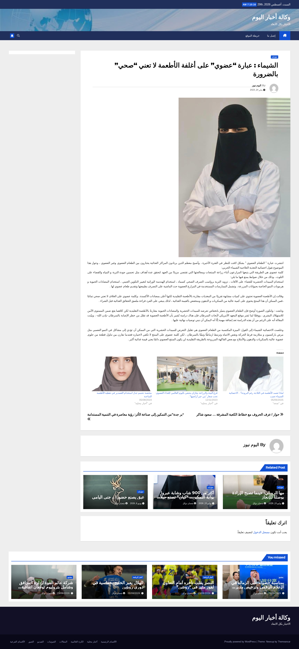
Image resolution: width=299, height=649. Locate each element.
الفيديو (40, 641)
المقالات (63, 641)
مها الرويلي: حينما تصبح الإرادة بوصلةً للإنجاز (258, 495)
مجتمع (281, 577)
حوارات (274, 57)
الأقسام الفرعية (17, 641)
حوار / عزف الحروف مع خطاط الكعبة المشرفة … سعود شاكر (238, 414)
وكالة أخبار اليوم (271, 17)
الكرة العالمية (77, 641)
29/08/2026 (275, 593)
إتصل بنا (271, 35)
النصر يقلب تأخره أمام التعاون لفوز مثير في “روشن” (188, 584)
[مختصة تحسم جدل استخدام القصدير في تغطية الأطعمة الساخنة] (120, 374)
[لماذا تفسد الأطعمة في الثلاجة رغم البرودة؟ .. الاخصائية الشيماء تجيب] (252, 374)
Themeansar (284, 641)
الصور (31, 641)
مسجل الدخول (261, 532)
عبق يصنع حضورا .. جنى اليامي (118, 497)
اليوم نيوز (256, 85)
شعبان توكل (258, 503)
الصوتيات (51, 641)
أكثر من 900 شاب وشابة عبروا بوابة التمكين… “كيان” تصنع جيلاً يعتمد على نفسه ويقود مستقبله (187, 497)
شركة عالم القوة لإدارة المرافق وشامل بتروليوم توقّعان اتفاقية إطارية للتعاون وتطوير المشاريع (46, 587)
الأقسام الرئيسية (109, 641)
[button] (18, 35)
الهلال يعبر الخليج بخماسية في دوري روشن (118, 584)
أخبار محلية (92, 641)
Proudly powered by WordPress (240, 641)
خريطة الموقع (253, 35)
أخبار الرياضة (208, 577)
